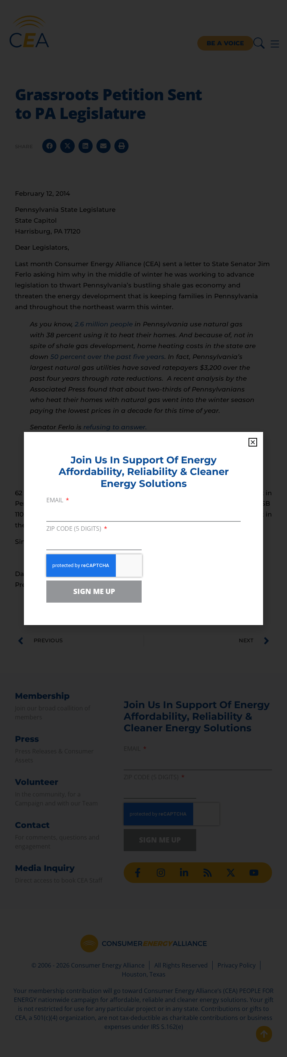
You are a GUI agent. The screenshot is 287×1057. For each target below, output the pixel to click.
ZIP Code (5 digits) (74, 529)
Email (55, 500)
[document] (143, 528)
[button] (253, 442)
